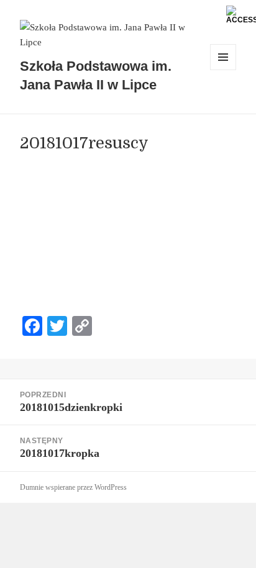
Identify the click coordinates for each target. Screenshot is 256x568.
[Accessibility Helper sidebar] (241, 15)
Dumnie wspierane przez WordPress (73, 487)
